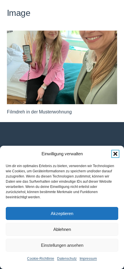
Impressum (88, 259)
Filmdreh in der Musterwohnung (39, 111)
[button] (115, 154)
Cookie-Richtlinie (40, 259)
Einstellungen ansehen (62, 245)
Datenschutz (67, 259)
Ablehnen (62, 229)
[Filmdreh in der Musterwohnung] (62, 67)
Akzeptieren (62, 213)
